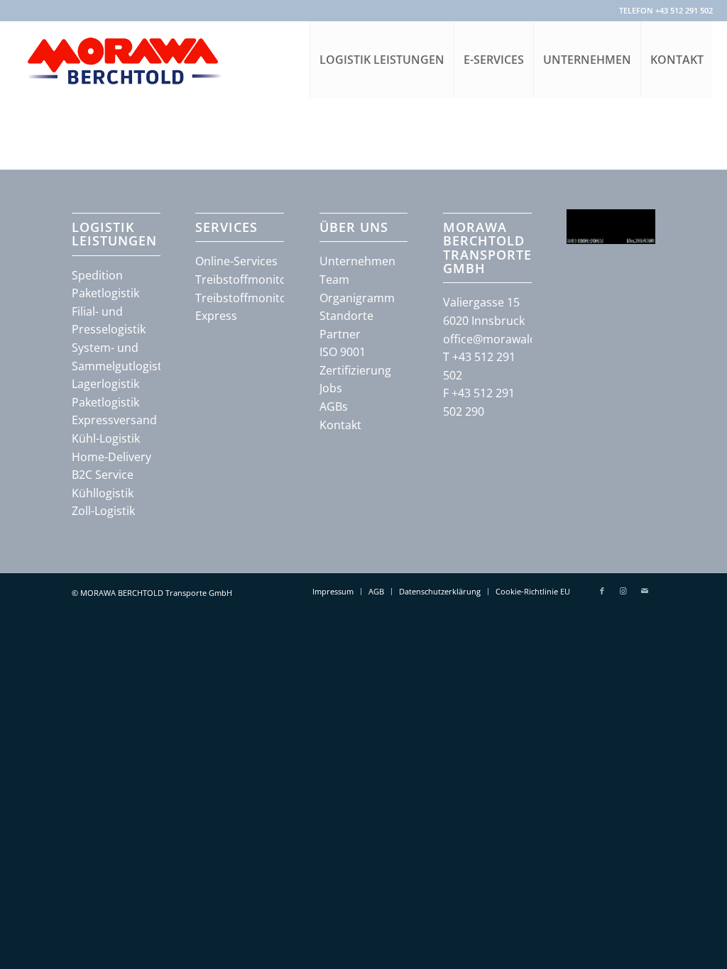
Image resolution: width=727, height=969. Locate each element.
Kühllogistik (102, 493)
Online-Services (236, 261)
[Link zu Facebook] (602, 591)
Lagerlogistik (105, 384)
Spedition (97, 275)
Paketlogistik (105, 293)
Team (334, 279)
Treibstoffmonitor (243, 279)
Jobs (330, 388)
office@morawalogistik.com (517, 339)
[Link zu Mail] (644, 591)
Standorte (346, 315)
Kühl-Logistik (106, 438)
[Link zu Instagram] (623, 591)
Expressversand (114, 420)
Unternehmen (357, 261)
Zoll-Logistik (103, 511)
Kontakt (340, 425)
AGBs (333, 406)
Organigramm (357, 298)
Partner (340, 334)
